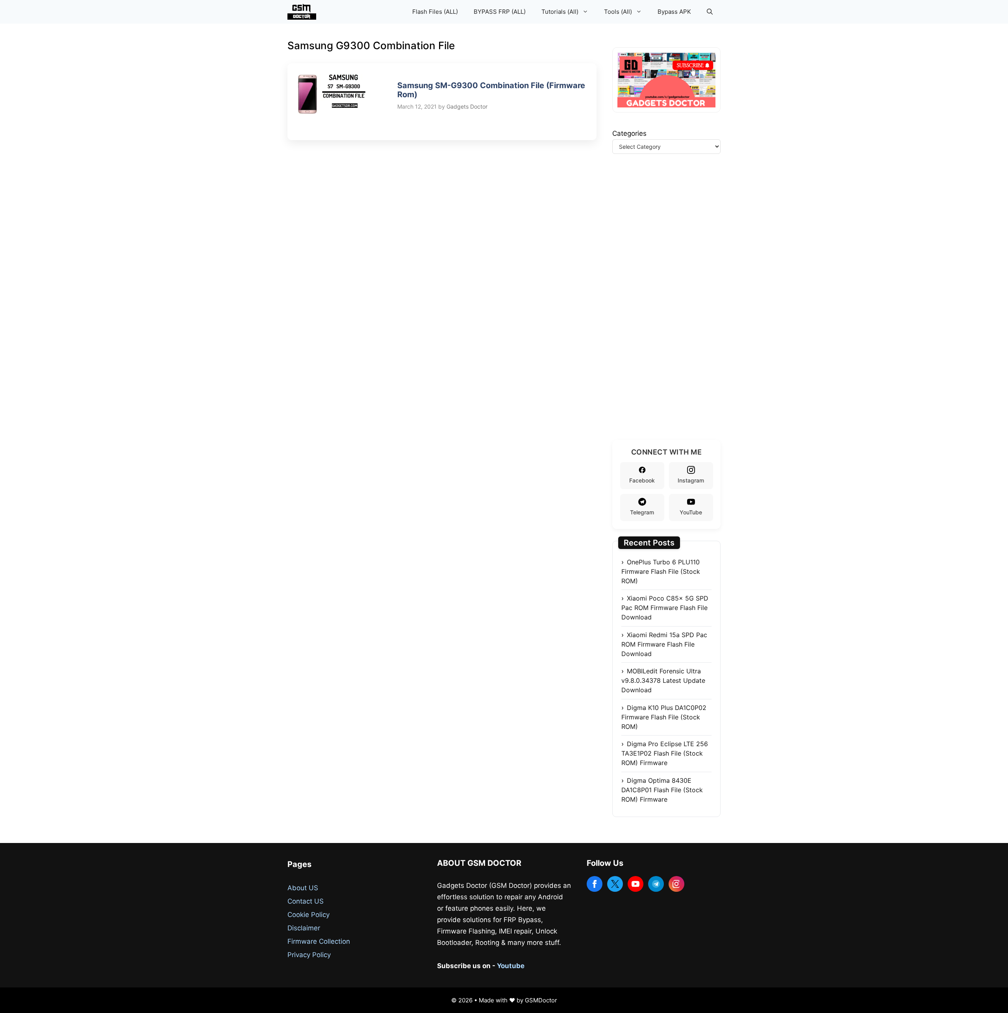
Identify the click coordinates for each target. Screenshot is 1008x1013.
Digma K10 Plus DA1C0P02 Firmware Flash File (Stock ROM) (663, 717)
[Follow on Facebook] (594, 884)
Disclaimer (303, 928)
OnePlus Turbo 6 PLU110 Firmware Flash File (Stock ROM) (660, 571)
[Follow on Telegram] (656, 884)
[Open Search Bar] (710, 12)
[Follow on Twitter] (615, 884)
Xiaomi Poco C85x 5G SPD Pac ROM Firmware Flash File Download (664, 607)
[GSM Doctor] (303, 12)
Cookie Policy (308, 915)
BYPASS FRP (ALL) (500, 11)
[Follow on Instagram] (676, 884)
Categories (629, 133)
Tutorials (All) (559, 11)
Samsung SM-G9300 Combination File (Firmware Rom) (491, 90)
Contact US (305, 901)
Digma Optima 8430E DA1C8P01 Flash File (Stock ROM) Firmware (662, 789)
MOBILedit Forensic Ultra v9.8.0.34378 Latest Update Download (663, 680)
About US (302, 888)
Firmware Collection (318, 941)
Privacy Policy (309, 955)
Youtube (510, 966)
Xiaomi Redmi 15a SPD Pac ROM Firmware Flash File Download (664, 644)
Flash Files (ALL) (435, 11)
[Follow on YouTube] (635, 884)
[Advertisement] (671, 307)
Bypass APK (674, 11)
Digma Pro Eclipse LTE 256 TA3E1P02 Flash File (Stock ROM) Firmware (664, 753)
